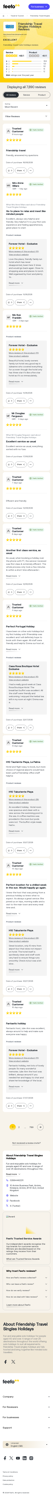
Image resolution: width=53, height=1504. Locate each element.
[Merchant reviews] (9, 26)
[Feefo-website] (11, 6)
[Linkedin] (24, 1458)
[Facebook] (5, 1458)
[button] (26, 105)
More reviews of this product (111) (24, 251)
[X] (11, 1458)
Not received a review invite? (26, 1143)
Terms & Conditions (10, 1472)
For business (37, 6)
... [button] (25, 1127)
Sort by (7, 104)
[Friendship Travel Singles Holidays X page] (13, 1362)
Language (15, 1443)
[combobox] (26, 105)
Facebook (15, 1200)
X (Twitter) (15, 1206)
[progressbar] (22, 61)
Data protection (8, 1480)
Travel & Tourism (17, 16)
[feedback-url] (13, 139)
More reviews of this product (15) (23, 677)
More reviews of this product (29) (24, 799)
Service (26, 95)
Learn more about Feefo (18, 1305)
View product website (19, 254)
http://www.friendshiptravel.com (15, 34)
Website (14, 1195)
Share (19, 171)
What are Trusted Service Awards (23, 1259)
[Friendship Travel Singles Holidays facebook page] (5, 1362)
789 (31, 1127)
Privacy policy (8, 1476)
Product (42, 95)
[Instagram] (31, 1458)
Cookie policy (8, 1484)
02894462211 (16, 1180)
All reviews (11, 95)
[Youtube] (18, 1458)
